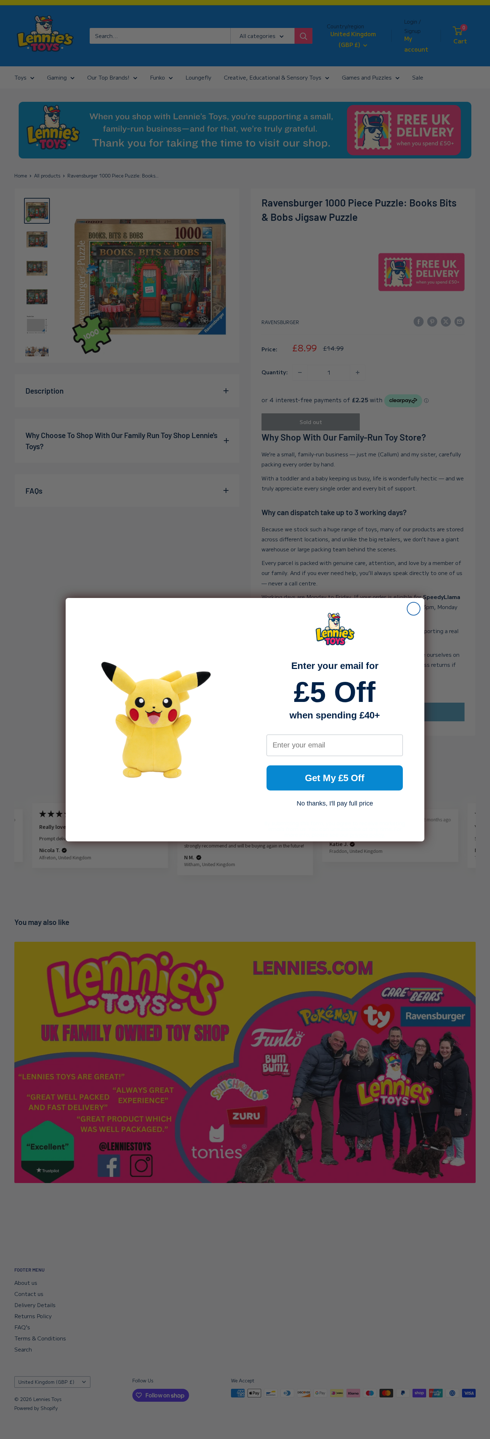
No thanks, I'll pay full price (335, 803)
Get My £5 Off (334, 778)
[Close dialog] (413, 608)
